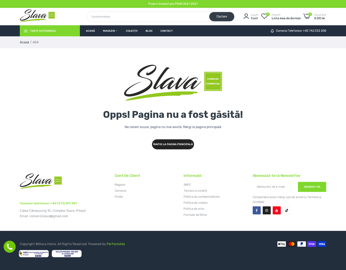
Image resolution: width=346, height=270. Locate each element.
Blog (149, 30)
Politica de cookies (196, 203)
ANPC (187, 184)
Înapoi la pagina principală (173, 144)
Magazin (109, 30)
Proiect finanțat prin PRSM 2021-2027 (173, 4)
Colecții (132, 30)
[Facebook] (257, 210)
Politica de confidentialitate (202, 197)
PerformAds (116, 244)
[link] (338, 241)
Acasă (90, 30)
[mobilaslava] (37, 16)
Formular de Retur (195, 215)
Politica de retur (194, 209)
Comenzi (120, 191)
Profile (119, 197)
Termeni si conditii (195, 191)
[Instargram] (267, 210)
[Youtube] (277, 210)
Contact (166, 30)
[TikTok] (287, 210)
